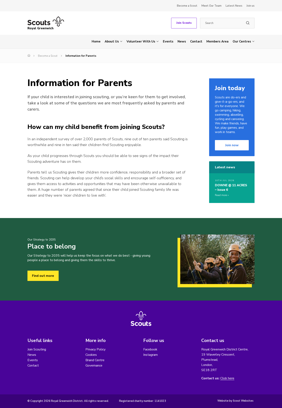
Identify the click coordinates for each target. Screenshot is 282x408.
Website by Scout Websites (235, 401)
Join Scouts (184, 23)
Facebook (150, 349)
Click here (227, 378)
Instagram (150, 355)
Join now (232, 145)
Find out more (43, 276)
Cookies (91, 355)
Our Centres (242, 41)
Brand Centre (94, 360)
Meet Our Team (211, 6)
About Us (112, 41)
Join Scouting (36, 349)
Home (96, 41)
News (182, 41)
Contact (196, 41)
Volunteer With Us (141, 41)
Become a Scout (187, 6)
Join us (250, 6)
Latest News (234, 6)
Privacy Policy (95, 349)
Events (168, 41)
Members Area (217, 41)
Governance (93, 365)
